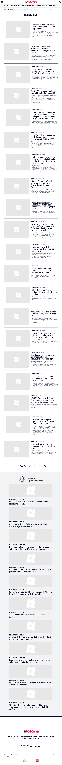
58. (26, 466)
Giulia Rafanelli (42, 88)
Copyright (38, 754)
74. (45, 466)
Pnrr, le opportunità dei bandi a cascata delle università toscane (28, 503)
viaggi (50, 5)
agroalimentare (25, 9)
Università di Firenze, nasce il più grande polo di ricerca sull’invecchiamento (30, 638)
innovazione (25, 5)
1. (16, 466)
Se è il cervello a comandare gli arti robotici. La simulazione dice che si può (43, 357)
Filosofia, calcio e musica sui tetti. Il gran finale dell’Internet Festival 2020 (43, 137)
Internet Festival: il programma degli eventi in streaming (43, 249)
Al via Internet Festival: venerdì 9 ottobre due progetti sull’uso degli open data (43, 206)
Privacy (13, 754)
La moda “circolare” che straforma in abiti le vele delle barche (42, 378)
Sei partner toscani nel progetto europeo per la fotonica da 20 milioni (41, 270)
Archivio (6, 756)
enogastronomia (17, 5)
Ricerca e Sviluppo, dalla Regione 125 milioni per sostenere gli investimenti (30, 525)
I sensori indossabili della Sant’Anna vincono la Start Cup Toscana (43, 27)
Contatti (51, 754)
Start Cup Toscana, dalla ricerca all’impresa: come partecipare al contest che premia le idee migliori (29, 707)
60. (34, 466)
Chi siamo (44, 754)
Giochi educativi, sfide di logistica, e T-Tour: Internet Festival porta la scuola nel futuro (43, 184)
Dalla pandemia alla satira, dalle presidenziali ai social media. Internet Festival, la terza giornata (43, 160)
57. (22, 466)
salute (43, 5)
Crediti (32, 754)
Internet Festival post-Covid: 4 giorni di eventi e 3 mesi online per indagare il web (44, 421)
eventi (50, 9)
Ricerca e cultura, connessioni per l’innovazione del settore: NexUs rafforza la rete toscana (30, 548)
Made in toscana (33, 5)
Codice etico (26, 754)
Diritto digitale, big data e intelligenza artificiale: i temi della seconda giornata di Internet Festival (43, 227)
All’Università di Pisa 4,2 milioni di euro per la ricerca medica (44, 292)
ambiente (6, 5)
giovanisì (36, 9)
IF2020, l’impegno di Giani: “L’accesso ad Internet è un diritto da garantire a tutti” (43, 400)
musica (40, 5)
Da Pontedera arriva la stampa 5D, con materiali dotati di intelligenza (43, 71)
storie (47, 5)
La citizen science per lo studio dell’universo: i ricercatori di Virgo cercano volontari (43, 50)
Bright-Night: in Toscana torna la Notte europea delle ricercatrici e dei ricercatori (30, 661)
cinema (31, 9)
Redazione (42, 22)
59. (30, 466)
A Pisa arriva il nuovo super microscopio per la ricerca (29, 616)
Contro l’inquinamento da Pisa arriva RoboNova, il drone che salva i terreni (43, 335)
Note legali (7, 754)
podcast (56, 5)
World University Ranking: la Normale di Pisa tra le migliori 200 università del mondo (30, 593)
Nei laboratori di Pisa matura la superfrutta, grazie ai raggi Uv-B (43, 314)
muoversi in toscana (43, 9)
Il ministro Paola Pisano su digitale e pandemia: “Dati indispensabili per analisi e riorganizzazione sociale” (43, 115)
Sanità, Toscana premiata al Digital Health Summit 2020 (43, 92)
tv (53, 5)
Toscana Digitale (17, 9)
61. (38, 466)
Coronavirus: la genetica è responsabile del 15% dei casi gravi (43, 446)
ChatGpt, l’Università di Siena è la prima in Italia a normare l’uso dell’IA (30, 683)
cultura (11, 5)
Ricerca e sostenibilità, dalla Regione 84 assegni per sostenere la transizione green (30, 570)
